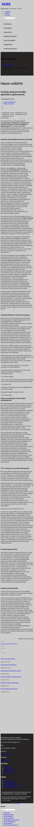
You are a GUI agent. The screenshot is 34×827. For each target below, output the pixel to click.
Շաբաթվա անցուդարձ (10, 36)
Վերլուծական (8, 28)
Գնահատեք (5, 118)
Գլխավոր (7, 64)
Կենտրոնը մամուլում (10, 48)
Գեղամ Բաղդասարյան (6, 643)
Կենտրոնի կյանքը (10, 770)
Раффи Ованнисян (9, 787)
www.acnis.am (5, 760)
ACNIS (18, 803)
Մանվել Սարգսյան (10, 783)
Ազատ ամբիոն (8, 32)
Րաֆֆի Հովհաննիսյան (11, 785)
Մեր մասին (7, 768)
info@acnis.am (5, 754)
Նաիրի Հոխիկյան (10, 782)
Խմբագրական (8, 24)
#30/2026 (6, 780)
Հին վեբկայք (8, 772)
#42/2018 (15, 643)
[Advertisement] (17, 710)
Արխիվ (6, 774)
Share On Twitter (9, 104)
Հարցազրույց (8, 44)
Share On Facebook (9, 102)
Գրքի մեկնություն (9, 40)
